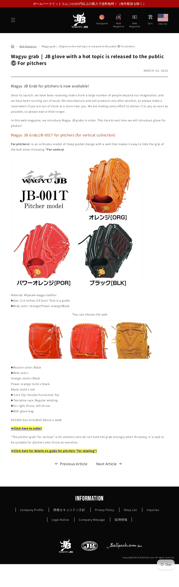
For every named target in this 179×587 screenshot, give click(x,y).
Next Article (106, 463)
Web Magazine (28, 46)
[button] (13, 20)
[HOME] (12, 46)
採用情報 (121, 520)
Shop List (130, 510)
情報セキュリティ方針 (69, 510)
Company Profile (32, 510)
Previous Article (74, 463)
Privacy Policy (104, 510)
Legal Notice (60, 520)
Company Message (92, 520)
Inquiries (153, 510)
